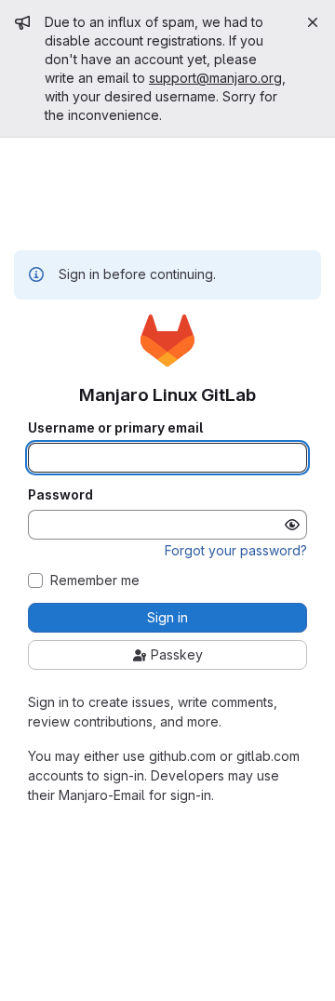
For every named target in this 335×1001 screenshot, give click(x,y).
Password (60, 494)
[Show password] (292, 525)
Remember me (95, 580)
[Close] (313, 22)
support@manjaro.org (215, 78)
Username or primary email (115, 427)
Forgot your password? (236, 550)
